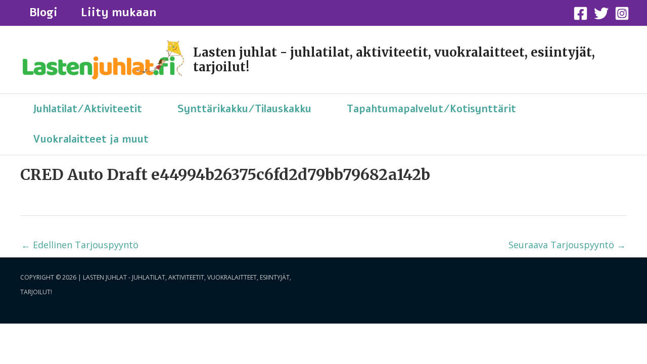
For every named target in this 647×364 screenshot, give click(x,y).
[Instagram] (622, 13)
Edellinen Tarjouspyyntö (79, 245)
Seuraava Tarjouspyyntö (567, 245)
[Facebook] (580, 13)
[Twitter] (601, 13)
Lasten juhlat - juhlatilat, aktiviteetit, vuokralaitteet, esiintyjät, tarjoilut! (394, 59)
